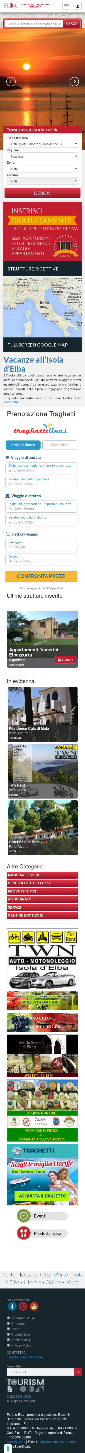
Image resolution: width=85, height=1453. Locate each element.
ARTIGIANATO (20, 899)
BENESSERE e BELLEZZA (29, 883)
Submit (78, 1372)
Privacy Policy (21, 1345)
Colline (53, 1282)
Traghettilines (56, 588)
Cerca (71, 23)
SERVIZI (14, 907)
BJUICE (25, 1396)
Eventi (15, 1329)
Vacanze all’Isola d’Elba (33, 364)
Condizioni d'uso (23, 1318)
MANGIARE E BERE (24, 875)
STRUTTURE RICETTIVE (33, 268)
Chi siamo (18, 1323)
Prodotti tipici (20, 1334)
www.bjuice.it (16, 1441)
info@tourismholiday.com (25, 1357)
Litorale (32, 1282)
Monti (72, 1282)
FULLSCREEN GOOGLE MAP (37, 344)
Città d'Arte (54, 1274)
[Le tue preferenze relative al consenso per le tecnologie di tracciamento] (8, 1448)
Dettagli (67, 660)
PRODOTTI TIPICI (22, 891)
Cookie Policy (21, 1339)
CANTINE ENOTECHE (25, 915)
